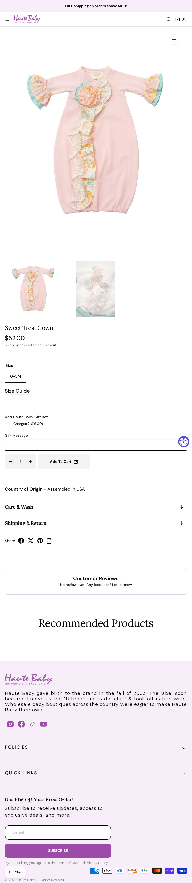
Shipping (12, 345)
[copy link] (50, 542)
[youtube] (43, 724)
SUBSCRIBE (58, 850)
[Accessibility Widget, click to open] (184, 441)
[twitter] (31, 542)
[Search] (168, 19)
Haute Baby (26, 880)
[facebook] (21, 542)
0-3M (18, 378)
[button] (7, 19)
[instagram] (10, 724)
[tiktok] (32, 724)
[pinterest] (40, 542)
